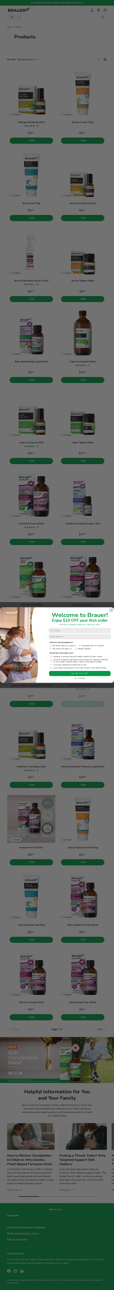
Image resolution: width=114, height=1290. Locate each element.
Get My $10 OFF (79, 673)
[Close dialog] (111, 610)
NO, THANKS (80, 678)
